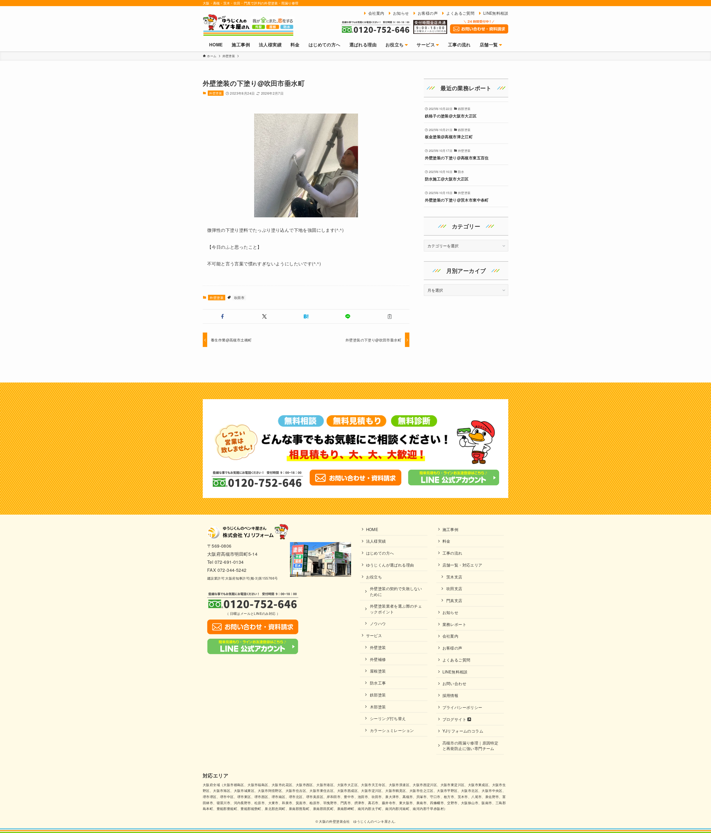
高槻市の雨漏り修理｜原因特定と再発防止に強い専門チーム (470, 745)
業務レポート (454, 624)
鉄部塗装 (378, 695)
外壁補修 (378, 659)
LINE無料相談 (455, 672)
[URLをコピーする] (389, 316)
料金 (446, 541)
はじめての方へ (380, 553)
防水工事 (378, 683)
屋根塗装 (378, 671)
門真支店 (454, 600)
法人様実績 (376, 541)
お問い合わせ (454, 683)
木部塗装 (378, 706)
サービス (374, 635)
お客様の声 (452, 648)
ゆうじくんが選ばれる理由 (390, 565)
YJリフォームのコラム (462, 731)
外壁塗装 (215, 93)
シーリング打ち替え (388, 718)
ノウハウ (378, 623)
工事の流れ (452, 553)
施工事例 (450, 529)
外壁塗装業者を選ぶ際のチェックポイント (396, 608)
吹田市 (239, 297)
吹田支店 (454, 588)
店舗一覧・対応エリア (462, 565)
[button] (222, 316)
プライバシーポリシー (462, 707)
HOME (372, 529)
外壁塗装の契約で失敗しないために (396, 591)
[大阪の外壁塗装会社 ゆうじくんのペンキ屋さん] (248, 25)
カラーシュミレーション (392, 730)
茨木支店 (454, 577)
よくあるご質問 (456, 660)
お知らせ (450, 612)
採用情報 (450, 695)
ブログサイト (455, 719)
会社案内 (450, 636)
